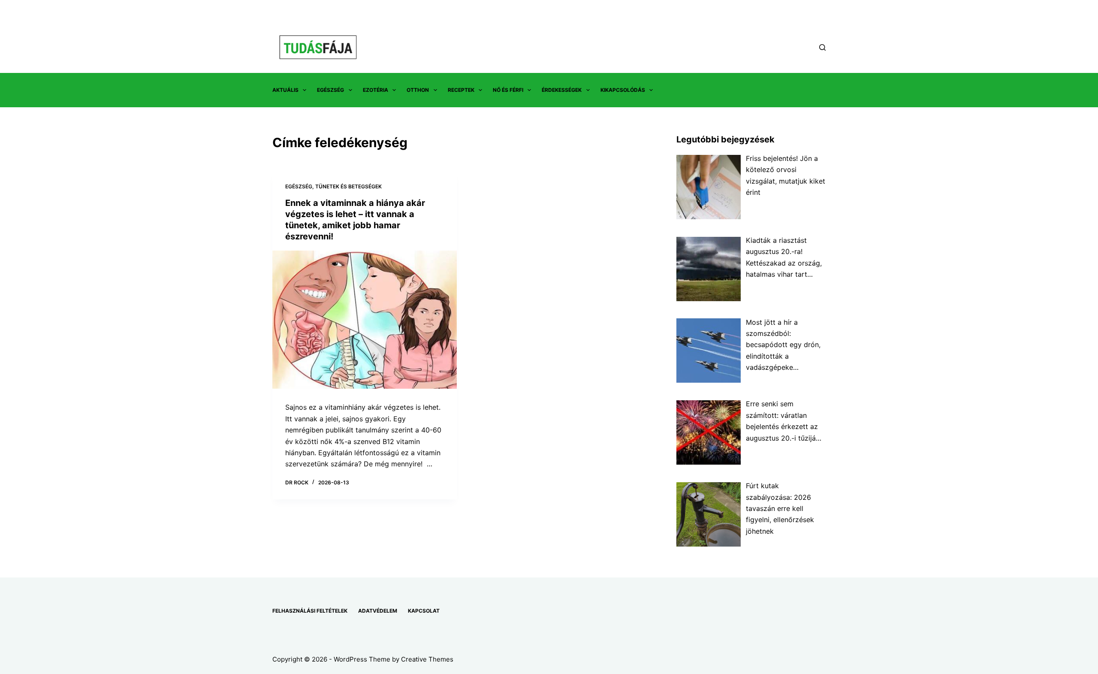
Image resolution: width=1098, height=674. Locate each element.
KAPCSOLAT (424, 611)
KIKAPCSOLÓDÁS (622, 90)
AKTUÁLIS (285, 90)
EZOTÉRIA (375, 90)
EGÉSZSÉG (330, 90)
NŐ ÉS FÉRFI (508, 90)
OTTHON (418, 90)
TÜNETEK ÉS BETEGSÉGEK (348, 186)
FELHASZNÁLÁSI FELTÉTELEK (309, 611)
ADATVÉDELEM (377, 611)
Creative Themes (427, 659)
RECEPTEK (461, 90)
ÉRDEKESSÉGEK (562, 90)
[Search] (822, 47)
